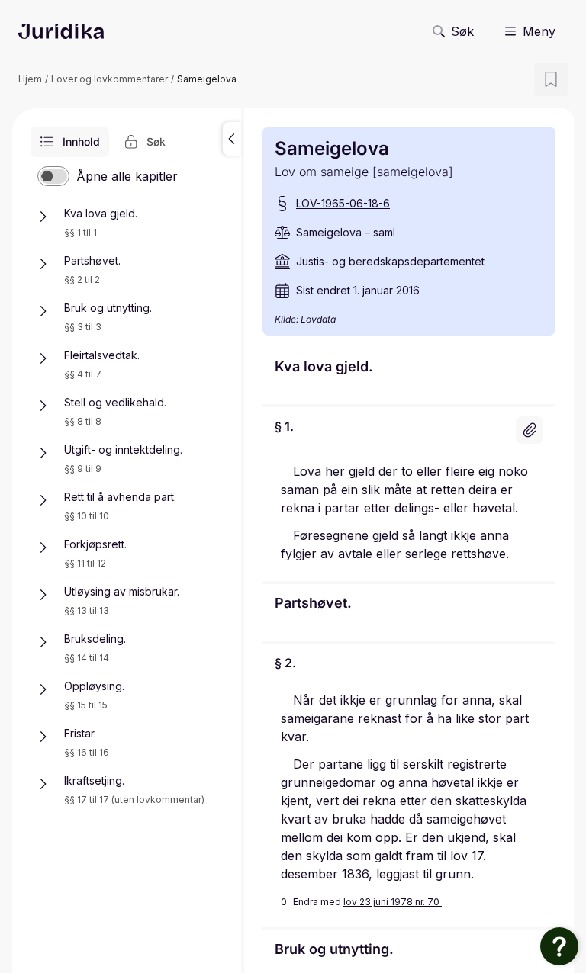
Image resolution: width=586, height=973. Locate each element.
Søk (462, 31)
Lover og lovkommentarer (109, 79)
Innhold (81, 141)
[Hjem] (61, 31)
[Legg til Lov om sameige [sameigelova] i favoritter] (551, 79)
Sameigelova (207, 79)
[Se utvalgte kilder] (529, 430)
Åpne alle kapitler (127, 176)
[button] (232, 139)
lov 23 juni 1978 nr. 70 (392, 901)
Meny (539, 31)
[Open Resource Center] (559, 946)
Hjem (30, 79)
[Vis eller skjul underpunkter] (43, 216)
